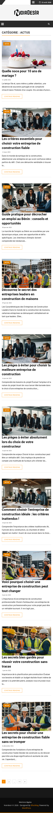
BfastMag (35, 805)
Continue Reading (12, 96)
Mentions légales (25, 802)
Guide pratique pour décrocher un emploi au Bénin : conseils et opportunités (25, 218)
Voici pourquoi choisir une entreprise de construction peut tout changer (25, 586)
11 (19, 781)
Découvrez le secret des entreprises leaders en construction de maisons (20, 294)
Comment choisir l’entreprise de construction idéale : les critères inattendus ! (25, 514)
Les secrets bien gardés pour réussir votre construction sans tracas (24, 661)
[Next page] (25, 781)
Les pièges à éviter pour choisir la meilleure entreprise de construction (26, 369)
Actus (7, 44)
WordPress (26, 808)
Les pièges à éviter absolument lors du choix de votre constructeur (24, 442)
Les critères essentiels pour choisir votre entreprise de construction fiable (22, 143)
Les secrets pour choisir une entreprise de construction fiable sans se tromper (26, 737)
